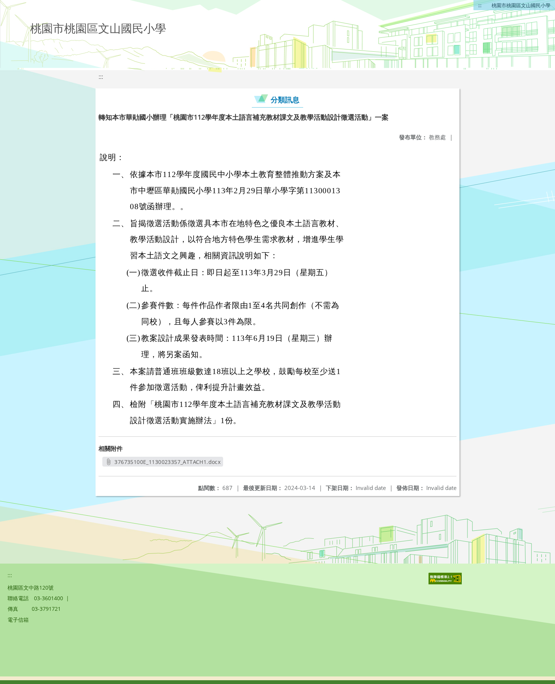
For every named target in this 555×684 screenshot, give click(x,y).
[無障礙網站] (446, 582)
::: (479, 5)
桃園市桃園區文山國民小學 (521, 5)
